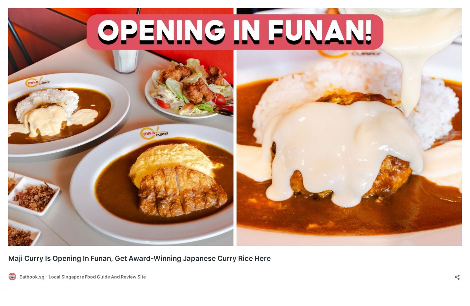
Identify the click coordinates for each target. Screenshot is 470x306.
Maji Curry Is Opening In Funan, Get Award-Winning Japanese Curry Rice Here (139, 258)
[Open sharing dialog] (457, 275)
